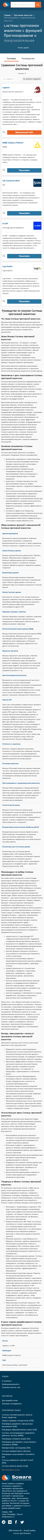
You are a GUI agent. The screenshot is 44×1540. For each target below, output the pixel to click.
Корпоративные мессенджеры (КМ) (16, 1448)
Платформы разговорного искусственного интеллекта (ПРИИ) (19, 1443)
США (4, 1360)
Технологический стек (11, 1387)
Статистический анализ (11, 805)
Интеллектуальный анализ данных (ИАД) (17, 629)
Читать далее (23, 48)
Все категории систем (11, 1470)
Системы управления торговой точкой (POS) (17, 1461)
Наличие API (7, 700)
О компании (7, 1381)
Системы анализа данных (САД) (15, 1466)
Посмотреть (24, 170)
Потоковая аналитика (10, 763)
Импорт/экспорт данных (11, 592)
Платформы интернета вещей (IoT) (16, 1439)
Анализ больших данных (11, 551)
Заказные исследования (11, 1404)
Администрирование (10, 533)
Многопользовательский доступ (14, 675)
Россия (5, 1341)
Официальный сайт (24, 132)
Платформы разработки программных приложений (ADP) (17, 1425)
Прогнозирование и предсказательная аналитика (21, 783)
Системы (11, 58)
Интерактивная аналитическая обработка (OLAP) (20, 827)
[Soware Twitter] (22, 1522)
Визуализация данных (10, 573)
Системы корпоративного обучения (16, 1451)
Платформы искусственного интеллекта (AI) (18, 1455)
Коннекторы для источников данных (16, 847)
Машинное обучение (10, 651)
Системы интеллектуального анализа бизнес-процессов (17, 1416)
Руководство (28, 58)
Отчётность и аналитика (11, 744)
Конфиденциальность (10, 1384)
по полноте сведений (31, 79)
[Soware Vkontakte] (10, 1522)
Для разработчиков (10, 1400)
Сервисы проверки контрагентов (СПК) (18, 1421)
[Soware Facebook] (16, 1522)
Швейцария (6, 1350)
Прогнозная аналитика (23, 15)
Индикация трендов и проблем (14, 612)
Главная (7, 15)
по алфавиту (9, 79)
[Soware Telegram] (3, 1522)
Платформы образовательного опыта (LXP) (19, 1430)
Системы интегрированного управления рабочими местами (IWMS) (18, 1434)
